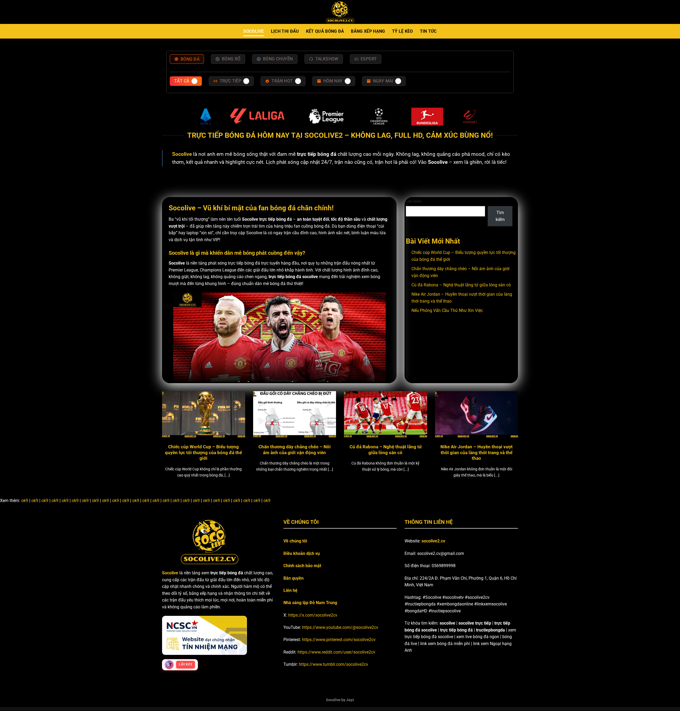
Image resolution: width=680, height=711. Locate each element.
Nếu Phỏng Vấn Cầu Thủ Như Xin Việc (447, 310)
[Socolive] (340, 12)
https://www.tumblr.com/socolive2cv (333, 664)
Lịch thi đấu (285, 31)
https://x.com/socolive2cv (312, 615)
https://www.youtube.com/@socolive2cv (340, 627)
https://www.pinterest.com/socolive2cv (339, 639)
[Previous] (172, 422)
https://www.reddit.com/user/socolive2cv (336, 652)
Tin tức (428, 31)
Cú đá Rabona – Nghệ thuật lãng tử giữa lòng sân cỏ (461, 284)
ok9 (24, 500)
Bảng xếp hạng (368, 31)
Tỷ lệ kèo (402, 31)
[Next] (508, 422)
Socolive (253, 31)
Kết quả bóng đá (325, 31)
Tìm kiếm (414, 201)
